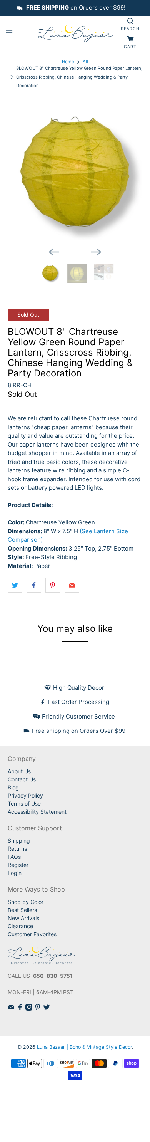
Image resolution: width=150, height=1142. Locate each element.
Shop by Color (25, 901)
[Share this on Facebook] (34, 585)
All (85, 62)
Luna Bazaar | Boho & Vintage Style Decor (84, 1047)
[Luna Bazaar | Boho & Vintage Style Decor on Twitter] (46, 1008)
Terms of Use (24, 803)
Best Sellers (22, 910)
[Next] (96, 252)
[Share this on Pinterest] (52, 585)
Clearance (20, 926)
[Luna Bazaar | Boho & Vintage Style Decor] (75, 34)
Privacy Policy (25, 795)
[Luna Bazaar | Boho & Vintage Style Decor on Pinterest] (37, 1008)
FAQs (14, 856)
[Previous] (54, 252)
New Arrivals (23, 918)
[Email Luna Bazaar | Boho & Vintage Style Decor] (11, 1008)
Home (68, 62)
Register (18, 865)
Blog (13, 787)
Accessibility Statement (37, 811)
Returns (17, 848)
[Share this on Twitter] (15, 585)
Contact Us (22, 779)
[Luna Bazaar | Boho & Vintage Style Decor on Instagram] (28, 1008)
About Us (19, 771)
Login (15, 873)
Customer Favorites (32, 934)
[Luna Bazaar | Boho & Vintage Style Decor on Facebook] (20, 1008)
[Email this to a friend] (72, 585)
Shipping (19, 840)
